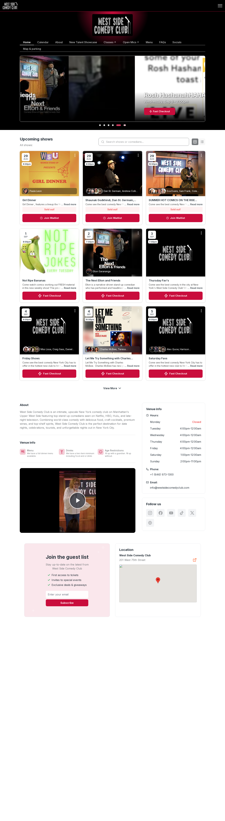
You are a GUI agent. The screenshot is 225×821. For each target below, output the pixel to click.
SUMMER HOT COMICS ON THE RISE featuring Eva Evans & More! (172, 200)
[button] (158, 580)
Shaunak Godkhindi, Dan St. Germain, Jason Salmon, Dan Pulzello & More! (109, 200)
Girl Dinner (29, 200)
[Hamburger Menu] (220, 5)
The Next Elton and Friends (102, 280)
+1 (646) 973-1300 (162, 474)
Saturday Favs (158, 358)
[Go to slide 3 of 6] (108, 125)
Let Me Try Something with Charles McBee (108, 358)
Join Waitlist (51, 218)
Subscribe (67, 602)
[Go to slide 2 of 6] (104, 125)
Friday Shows (31, 358)
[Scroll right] (206, 90)
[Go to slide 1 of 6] (100, 125)
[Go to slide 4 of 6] (113, 125)
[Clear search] (186, 142)
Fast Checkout (52, 295)
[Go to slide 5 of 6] (117, 125)
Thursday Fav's (159, 280)
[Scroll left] (19, 90)
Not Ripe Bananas (33, 280)
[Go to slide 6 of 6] (123, 125)
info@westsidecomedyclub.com (169, 487)
